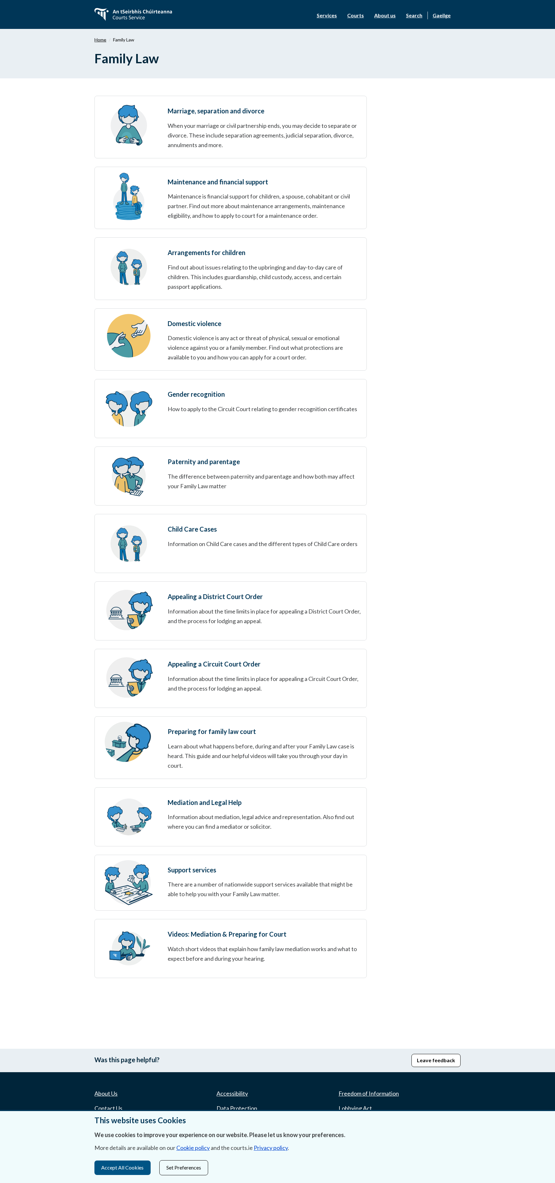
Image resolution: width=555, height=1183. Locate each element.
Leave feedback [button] (436, 1060)
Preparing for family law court (212, 731)
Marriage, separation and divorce (216, 111)
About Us (106, 1093)
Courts (355, 15)
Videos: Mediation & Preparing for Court (227, 934)
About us (385, 15)
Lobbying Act (355, 1108)
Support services (192, 870)
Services (327, 15)
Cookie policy (193, 1147)
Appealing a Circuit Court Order (214, 664)
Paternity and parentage (204, 461)
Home (100, 39)
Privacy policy (271, 1147)
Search (414, 15)
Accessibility (232, 1093)
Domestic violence (194, 323)
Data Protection (236, 1108)
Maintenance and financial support (218, 182)
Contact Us (108, 1108)
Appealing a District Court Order (215, 596)
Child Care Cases (192, 529)
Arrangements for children (206, 252)
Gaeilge (442, 15)
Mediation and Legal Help (205, 802)
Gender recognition (196, 394)
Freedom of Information (369, 1093)
